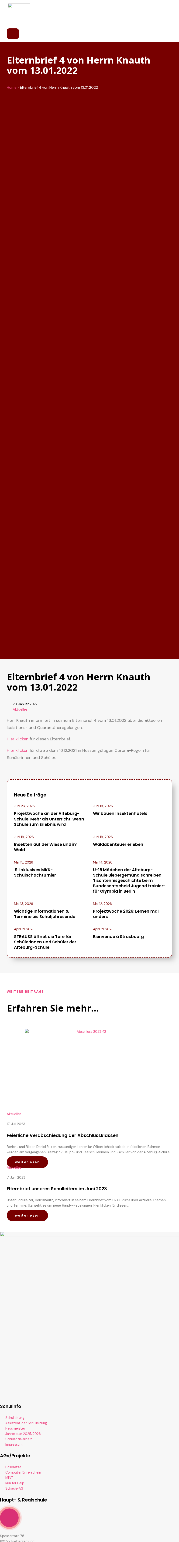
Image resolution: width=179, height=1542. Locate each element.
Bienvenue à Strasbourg (118, 936)
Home (12, 87)
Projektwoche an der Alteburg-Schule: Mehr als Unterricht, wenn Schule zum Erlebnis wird (49, 819)
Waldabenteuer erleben (118, 844)
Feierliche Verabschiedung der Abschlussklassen (62, 1135)
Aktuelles (20, 709)
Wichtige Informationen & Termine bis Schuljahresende (44, 913)
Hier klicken (17, 739)
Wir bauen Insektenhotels (120, 813)
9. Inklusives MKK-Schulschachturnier (35, 872)
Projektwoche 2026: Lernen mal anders (126, 913)
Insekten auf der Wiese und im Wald (46, 847)
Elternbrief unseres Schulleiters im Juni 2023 (57, 1189)
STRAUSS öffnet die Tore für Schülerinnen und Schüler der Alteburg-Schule (45, 942)
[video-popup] (9, 1517)
